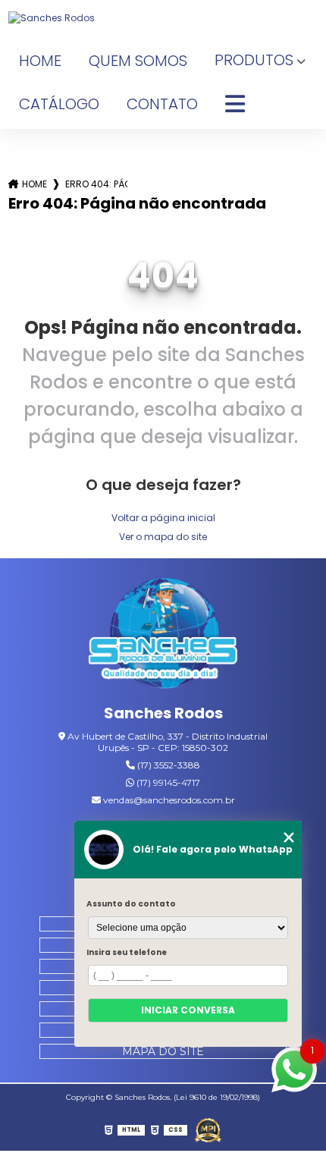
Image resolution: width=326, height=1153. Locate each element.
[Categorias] (235, 104)
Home (40, 60)
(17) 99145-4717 (167, 782)
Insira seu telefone (126, 952)
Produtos (254, 60)
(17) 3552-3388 (167, 765)
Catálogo (59, 104)
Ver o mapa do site (163, 536)
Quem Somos (138, 60)
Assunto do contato (131, 904)
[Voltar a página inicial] (163, 18)
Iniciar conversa (188, 1010)
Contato (162, 104)
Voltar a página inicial (163, 517)
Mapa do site (163, 1051)
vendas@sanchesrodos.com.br (168, 800)
